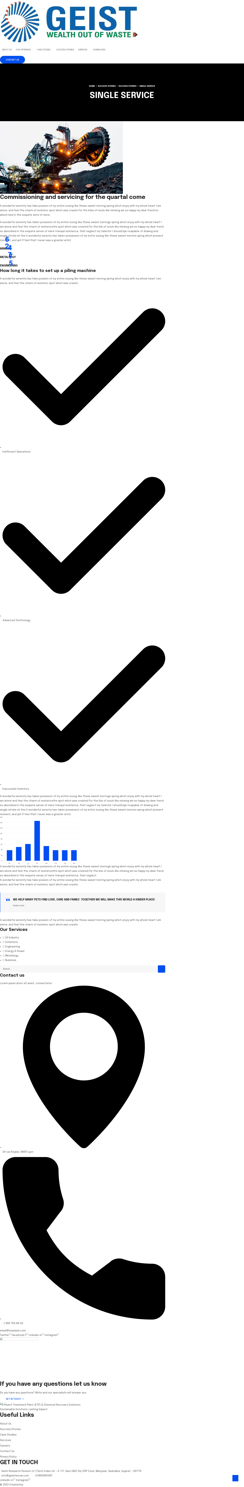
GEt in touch (13, 1399)
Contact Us (12, 60)
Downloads (99, 50)
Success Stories (65, 50)
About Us (7, 50)
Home (92, 86)
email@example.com (13, 1330)
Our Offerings (23, 50)
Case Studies (44, 50)
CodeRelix (30, 1484)
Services (82, 50)
